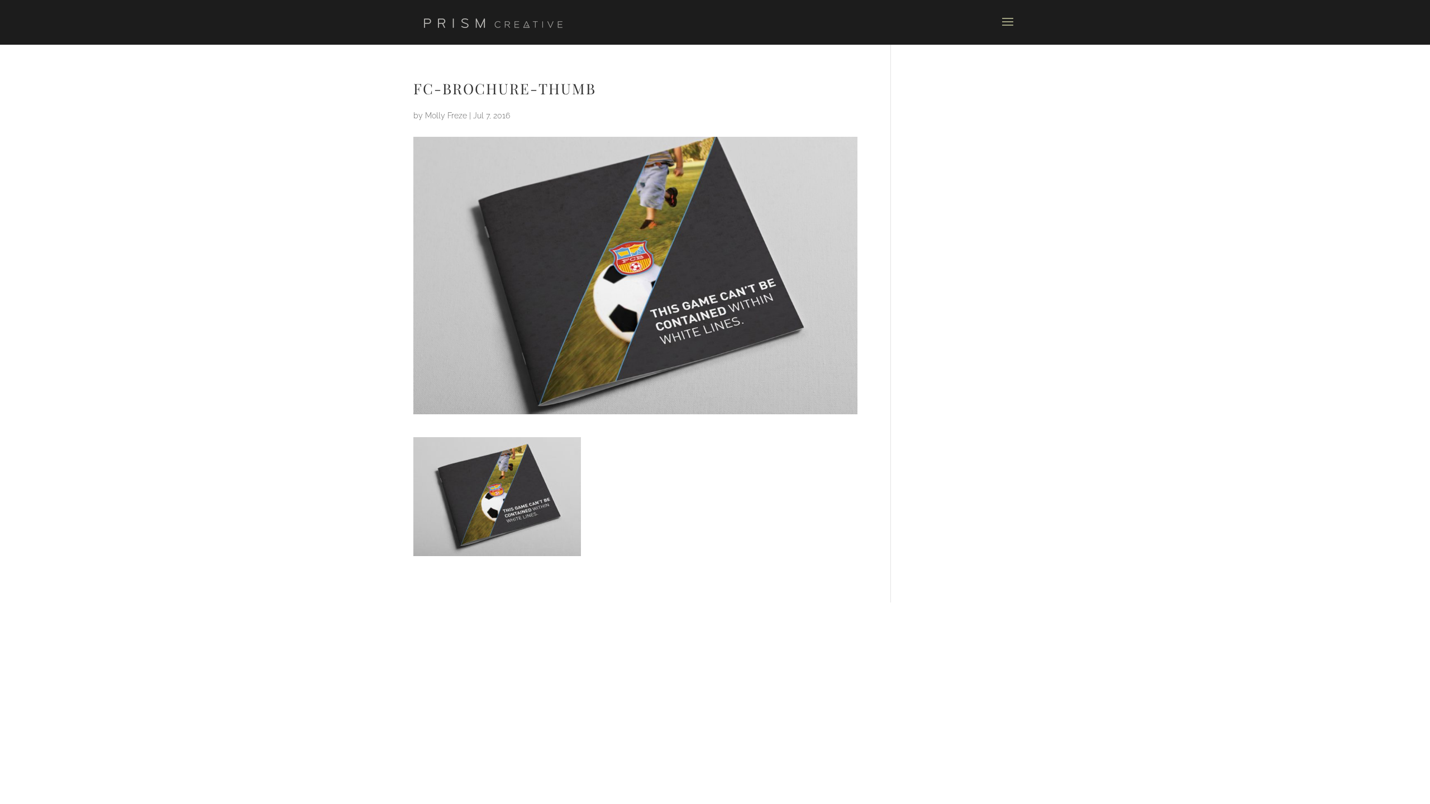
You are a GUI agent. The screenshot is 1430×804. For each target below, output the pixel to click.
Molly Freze (446, 115)
